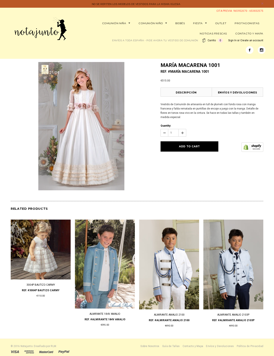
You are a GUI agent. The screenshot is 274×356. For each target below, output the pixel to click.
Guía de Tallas (171, 346)
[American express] (29, 351)
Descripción (186, 92)
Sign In (232, 40)
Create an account (251, 40)
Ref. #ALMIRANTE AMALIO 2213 (233, 320)
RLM (53, 346)
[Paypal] (64, 351)
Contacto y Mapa (193, 346)
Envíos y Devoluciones (237, 92)
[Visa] (15, 351)
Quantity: (166, 125)
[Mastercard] (46, 351)
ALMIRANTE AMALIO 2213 (233, 314)
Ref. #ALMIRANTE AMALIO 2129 (105, 320)
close (262, 3)
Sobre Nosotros (149, 346)
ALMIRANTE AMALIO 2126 (40, 314)
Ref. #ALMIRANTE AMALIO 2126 (40, 320)
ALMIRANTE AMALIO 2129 (105, 314)
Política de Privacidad (250, 346)
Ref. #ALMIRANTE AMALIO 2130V (169, 320)
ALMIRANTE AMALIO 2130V (169, 314)
